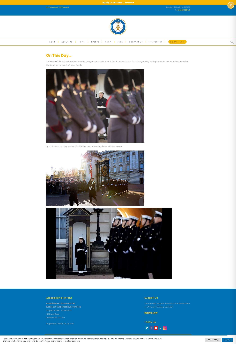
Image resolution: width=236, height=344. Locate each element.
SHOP (108, 42)
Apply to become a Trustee (118, 2)
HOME (52, 42)
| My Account (64, 7)
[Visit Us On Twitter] (146, 329)
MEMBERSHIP (155, 42)
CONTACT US (136, 42)
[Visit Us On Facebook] (151, 329)
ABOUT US (67, 42)
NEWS (82, 42)
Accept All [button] (227, 340)
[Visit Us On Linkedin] (160, 329)
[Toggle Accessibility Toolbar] (231, 5)
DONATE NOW (177, 42)
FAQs (120, 42)
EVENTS (95, 42)
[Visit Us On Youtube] (156, 329)
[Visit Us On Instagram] (165, 329)
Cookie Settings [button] (213, 340)
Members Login (52, 7)
